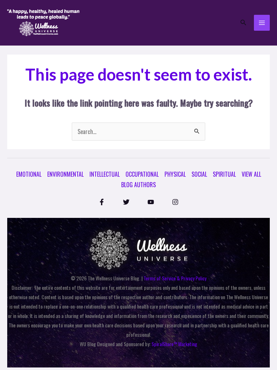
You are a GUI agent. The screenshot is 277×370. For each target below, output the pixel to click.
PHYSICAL (175, 174)
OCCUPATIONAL (142, 174)
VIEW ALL (251, 174)
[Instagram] (175, 202)
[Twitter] (126, 202)
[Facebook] (101, 202)
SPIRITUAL (224, 174)
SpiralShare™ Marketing (174, 344)
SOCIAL (199, 174)
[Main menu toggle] (262, 23)
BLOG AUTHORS (138, 184)
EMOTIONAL (28, 174)
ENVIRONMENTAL (65, 174)
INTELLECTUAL (104, 174)
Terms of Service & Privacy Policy (175, 278)
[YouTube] (151, 202)
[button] (243, 22)
